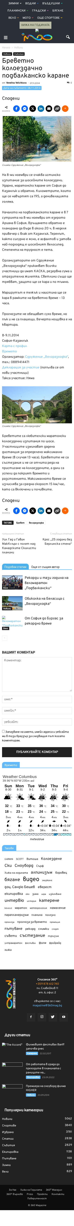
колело (8, 908)
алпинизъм (41, 873)
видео (31, 879)
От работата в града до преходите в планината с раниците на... (43, 1068)
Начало (6, 47)
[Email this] (49, 108)
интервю (14, 901)
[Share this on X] (32, 108)
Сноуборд (24, 866)
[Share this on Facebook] (16, 108)
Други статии (17, 1035)
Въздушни (51, 3)
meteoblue (37, 839)
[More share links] (65, 108)
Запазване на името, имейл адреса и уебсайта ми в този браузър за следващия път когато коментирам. (35, 736)
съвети (11, 936)
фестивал (30, 943)
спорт (55, 929)
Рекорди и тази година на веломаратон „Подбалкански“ (46, 583)
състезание (32, 935)
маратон (21, 908)
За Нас (12, 1190)
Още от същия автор (45, 567)
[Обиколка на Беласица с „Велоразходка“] (12, 603)
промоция (55, 922)
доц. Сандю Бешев (20, 887)
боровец (61, 873)
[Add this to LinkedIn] (41, 108)
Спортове (9, 1125)
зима (35, 894)
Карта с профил (14, 346)
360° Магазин (54, 1190)
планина (36, 915)
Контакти (58, 1194)
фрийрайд (55, 943)
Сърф (40, 866)
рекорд (30, 929)
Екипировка (33, 1077)
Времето (9, 351)
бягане (12, 880)
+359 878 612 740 (47, 984)
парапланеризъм (17, 915)
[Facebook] (31, 1017)
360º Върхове (14, 1194)
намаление (58, 908)
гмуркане (47, 880)
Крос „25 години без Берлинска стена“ (57, 542)
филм (42, 943)
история (31, 901)
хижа (8, 950)
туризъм (53, 936)
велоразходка (36, 522)
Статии (8, 1139)
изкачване (55, 894)
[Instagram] (42, 1017)
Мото (27, 18)
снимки (43, 929)
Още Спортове (48, 18)
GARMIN (9, 859)
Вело (12, 18)
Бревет (20, 522)
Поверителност (37, 1198)
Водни (30, 3)
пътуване (13, 929)
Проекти (42, 1194)
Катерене (32, 1053)
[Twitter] (53, 1017)
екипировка (14, 894)
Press (30, 1194)
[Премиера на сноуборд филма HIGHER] (12, 1091)
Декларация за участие (20, 368)
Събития (18, 54)
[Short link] (57, 108)
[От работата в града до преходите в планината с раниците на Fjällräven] (12, 1069)
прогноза (9, 922)
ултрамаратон (13, 943)
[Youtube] (64, 1017)
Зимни (13, 3)
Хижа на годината (16, 873)
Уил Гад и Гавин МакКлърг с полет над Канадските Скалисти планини (19, 546)
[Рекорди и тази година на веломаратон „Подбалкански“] (12, 582)
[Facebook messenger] (24, 108)
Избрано (8, 1132)
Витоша (32, 859)
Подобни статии (15, 567)
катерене (49, 901)
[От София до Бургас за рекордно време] (12, 623)
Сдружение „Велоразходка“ (46, 357)
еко (27, 894)
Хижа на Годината (35, 25)
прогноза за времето (32, 922)
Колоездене (51, 859)
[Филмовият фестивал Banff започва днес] (12, 1050)
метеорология (38, 908)
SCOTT (20, 859)
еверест (45, 887)
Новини (7, 54)
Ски (8, 866)
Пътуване (9, 1158)
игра (43, 894)
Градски (39, 11)
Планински (16, 11)
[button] (68, 37)
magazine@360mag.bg (47, 1005)
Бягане (57, 11)
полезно (50, 915)
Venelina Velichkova (16, 82)
